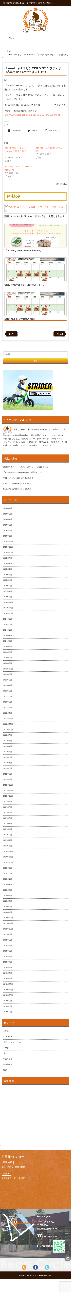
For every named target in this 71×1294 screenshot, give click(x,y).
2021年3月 (7, 835)
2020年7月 (7, 879)
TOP (67, 1258)
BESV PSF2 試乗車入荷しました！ (17, 489)
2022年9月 (7, 735)
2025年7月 (7, 569)
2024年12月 (8, 602)
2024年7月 (7, 630)
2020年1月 (7, 912)
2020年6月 (7, 885)
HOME (8, 51)
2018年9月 (7, 1001)
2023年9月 (7, 674)
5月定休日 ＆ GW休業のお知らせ (21, 319)
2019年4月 (7, 962)
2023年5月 (7, 691)
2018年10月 (8, 995)
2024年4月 (7, 647)
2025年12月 (8, 541)
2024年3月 (7, 652)
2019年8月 (7, 940)
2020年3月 (7, 901)
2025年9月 (7, 558)
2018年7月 (7, 1012)
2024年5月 (7, 641)
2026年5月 (7, 514)
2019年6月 (7, 951)
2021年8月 (7, 807)
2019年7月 (7, 945)
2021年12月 (8, 785)
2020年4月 (7, 896)
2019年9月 (7, 934)
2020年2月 (7, 907)
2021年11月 (8, 790)
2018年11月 (8, 990)
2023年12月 (8, 669)
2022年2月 (7, 774)
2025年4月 (7, 580)
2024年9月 (7, 619)
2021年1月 (7, 846)
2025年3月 (7, 586)
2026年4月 (7, 519)
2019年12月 (8, 918)
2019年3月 (7, 967)
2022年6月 (7, 752)
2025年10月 (8, 552)
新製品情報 (7, 1064)
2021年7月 (7, 813)
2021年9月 (7, 802)
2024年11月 (8, 608)
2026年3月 (7, 525)
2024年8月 (7, 624)
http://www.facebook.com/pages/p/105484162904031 (32, 114)
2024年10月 (8, 613)
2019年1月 (7, 979)
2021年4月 (7, 829)
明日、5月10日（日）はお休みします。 (24, 284)
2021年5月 (7, 824)
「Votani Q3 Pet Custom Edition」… (24, 250)
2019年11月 (8, 923)
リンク (6, 1053)
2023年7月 (7, 685)
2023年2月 (7, 707)
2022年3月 (7, 768)
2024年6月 (7, 636)
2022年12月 (8, 718)
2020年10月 (8, 862)
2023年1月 (7, 713)
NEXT (60, 334)
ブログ (6, 1048)
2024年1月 (7, 663)
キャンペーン (8, 1037)
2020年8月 (7, 873)
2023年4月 (7, 696)
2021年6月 (7, 818)
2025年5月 (7, 575)
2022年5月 (7, 757)
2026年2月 (7, 530)
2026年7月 (7, 508)
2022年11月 (8, 724)
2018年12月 (8, 984)
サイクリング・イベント (13, 1042)
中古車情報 (7, 1059)
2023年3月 (7, 702)
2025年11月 (8, 547)
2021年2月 (7, 840)
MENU (8, 39)
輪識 (5, 1070)
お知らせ (7, 1031)
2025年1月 (7, 597)
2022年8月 (7, 741)
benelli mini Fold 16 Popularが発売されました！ (16, 151)
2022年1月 (7, 779)
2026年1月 (7, 536)
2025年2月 (7, 591)
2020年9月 (7, 868)
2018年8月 (7, 1006)
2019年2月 (7, 973)
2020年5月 (7, 890)
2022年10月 (8, 730)
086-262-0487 (50, 1236)
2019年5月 (7, 956)
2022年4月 (7, 763)
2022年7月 (7, 746)
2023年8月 (7, 680)
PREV (11, 334)
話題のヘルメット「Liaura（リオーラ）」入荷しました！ (34, 216)
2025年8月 (7, 564)
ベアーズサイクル (35, 20)
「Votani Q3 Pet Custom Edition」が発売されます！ (24, 472)
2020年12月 (8, 851)
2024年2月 (7, 658)
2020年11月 (8, 857)
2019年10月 (8, 929)
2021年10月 (8, 796)
